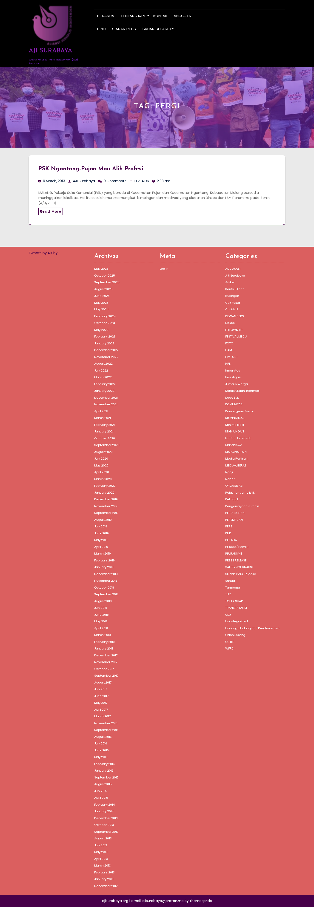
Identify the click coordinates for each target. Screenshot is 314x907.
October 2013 (104, 825)
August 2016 (103, 737)
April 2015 (101, 797)
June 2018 (101, 614)
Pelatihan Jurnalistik (240, 492)
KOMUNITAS (234, 404)
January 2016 (104, 770)
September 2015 (106, 777)
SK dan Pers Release (240, 574)
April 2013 (101, 859)
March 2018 (102, 635)
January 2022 (104, 391)
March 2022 (103, 377)
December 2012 (106, 886)
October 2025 (104, 275)
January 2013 (104, 879)
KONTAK (160, 16)
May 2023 (101, 330)
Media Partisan (236, 458)
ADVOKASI (232, 268)
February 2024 (105, 316)
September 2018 (106, 594)
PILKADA (231, 540)
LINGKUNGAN (234, 431)
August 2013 (103, 838)
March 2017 (102, 716)
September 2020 (107, 445)
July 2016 (100, 743)
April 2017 (101, 709)
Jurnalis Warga (236, 384)
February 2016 (104, 764)
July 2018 (100, 608)
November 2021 (105, 404)
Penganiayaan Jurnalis (242, 506)
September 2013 (106, 832)
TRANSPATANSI (236, 608)
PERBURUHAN (235, 513)
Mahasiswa (233, 445)
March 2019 (102, 553)
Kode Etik (232, 397)
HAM (228, 350)
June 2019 (101, 533)
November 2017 (105, 662)
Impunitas (232, 370)
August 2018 (103, 601)
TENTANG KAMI (133, 16)
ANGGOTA (182, 16)
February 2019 (104, 560)
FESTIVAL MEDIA (236, 336)
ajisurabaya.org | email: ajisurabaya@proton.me (143, 900)
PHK (228, 533)
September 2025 (107, 282)
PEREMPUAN (234, 520)
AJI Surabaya (84, 180)
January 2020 (104, 492)
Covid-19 (231, 309)
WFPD (229, 648)
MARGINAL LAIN (236, 452)
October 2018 (104, 587)
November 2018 (105, 580)
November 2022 (106, 357)
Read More (50, 211)
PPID (101, 29)
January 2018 (104, 648)
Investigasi (233, 377)
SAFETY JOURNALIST (239, 567)
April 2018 (101, 628)
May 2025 (101, 302)
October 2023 (104, 323)
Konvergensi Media (239, 411)
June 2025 (102, 296)
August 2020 (103, 452)
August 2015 (103, 784)
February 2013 (104, 872)
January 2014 (104, 811)
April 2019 (101, 547)
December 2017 (105, 655)
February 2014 (104, 804)
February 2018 (104, 642)
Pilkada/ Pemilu (236, 547)
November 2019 (105, 506)
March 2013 (102, 865)
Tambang (232, 587)
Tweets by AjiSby (43, 252)
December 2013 (106, 818)
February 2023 (105, 336)
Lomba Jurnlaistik (238, 438)
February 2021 (104, 425)
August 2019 (103, 520)
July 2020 (101, 458)
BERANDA (105, 16)
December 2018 (106, 574)
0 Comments (115, 180)
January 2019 (104, 567)
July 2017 (100, 689)
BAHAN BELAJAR (156, 29)
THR (228, 594)
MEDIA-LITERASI (236, 465)
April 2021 (101, 411)
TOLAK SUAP (234, 601)
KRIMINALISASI (235, 418)
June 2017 (101, 696)
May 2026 (101, 268)
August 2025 (103, 289)
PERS (228, 526)
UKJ (228, 614)
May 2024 (101, 309)
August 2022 (103, 363)
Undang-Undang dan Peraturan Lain (252, 628)
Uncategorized (236, 621)
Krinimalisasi (234, 425)
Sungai (230, 580)
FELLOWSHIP (234, 330)
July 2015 (100, 791)
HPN (228, 363)
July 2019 (100, 526)
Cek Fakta (232, 302)
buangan (232, 296)
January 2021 (104, 431)
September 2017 (106, 675)
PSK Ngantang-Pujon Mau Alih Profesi (90, 169)
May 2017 (100, 703)
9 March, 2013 (54, 180)
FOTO (229, 343)
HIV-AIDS (141, 180)
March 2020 (103, 479)
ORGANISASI (234, 486)
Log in (164, 268)
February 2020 (105, 486)
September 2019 (106, 513)
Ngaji (229, 472)
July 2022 (101, 370)
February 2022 (105, 384)
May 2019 (101, 540)
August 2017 (102, 682)
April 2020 (101, 472)
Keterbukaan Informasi (242, 391)
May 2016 (101, 757)
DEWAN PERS (234, 316)
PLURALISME (233, 553)
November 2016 (105, 723)
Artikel (229, 282)
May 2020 (101, 465)
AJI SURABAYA (50, 51)
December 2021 (106, 397)
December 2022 (106, 350)
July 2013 (100, 845)
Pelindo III (232, 499)
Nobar (230, 479)
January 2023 (104, 343)
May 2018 (101, 621)
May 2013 (101, 852)
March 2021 (102, 418)
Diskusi (230, 323)
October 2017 (104, 669)
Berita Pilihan (234, 289)
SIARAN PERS (124, 29)
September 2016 (106, 730)
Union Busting (235, 635)
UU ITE (229, 642)
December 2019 (106, 499)
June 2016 (101, 750)
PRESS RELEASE (236, 560)
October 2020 (104, 438)
